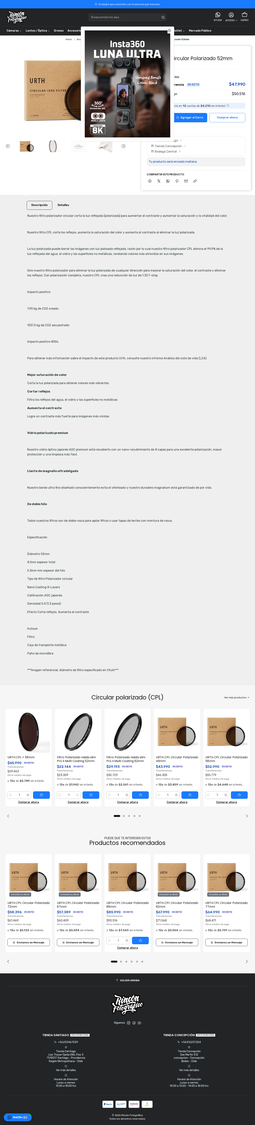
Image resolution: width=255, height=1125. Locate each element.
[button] (18, 1117)
